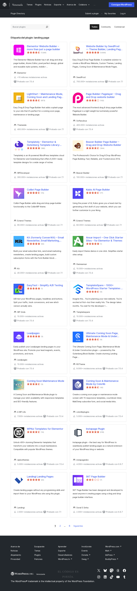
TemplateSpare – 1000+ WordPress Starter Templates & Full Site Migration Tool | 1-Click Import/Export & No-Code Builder (104, 287)
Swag (85, 559)
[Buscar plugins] (47, 27)
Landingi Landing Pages (40, 476)
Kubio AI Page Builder (98, 189)
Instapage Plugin (95, 428)
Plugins (37, 555)
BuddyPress (111, 559)
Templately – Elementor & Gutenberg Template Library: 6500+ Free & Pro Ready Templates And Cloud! (43, 143)
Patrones (38, 559)
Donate (86, 555)
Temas (37, 551)
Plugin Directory (18, 13)
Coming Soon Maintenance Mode (45, 381)
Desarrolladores (65, 555)
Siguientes (78, 526)
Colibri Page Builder (38, 189)
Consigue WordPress (121, 4)
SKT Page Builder (95, 476)
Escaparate (39, 546)
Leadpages (33, 333)
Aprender (62, 546)
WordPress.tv (65, 559)
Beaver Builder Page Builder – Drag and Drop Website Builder (103, 143)
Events (85, 551)
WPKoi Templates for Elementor (45, 428)
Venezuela (40, 574)
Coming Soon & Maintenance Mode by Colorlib (102, 382)
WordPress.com (113, 546)
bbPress (110, 555)
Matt (108, 551)
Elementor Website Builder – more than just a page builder (43, 48)
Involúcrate (87, 546)
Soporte (61, 551)
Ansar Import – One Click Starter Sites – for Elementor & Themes (104, 239)
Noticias (14, 551)
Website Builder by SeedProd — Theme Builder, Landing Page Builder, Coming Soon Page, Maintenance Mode (104, 48)
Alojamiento (16, 555)
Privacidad (15, 559)
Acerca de (15, 546)
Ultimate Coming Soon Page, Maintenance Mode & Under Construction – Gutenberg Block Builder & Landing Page (104, 335)
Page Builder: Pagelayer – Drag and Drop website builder (103, 95)
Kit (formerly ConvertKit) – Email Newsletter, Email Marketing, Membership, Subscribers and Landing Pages (45, 239)
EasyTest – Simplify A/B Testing (45, 285)
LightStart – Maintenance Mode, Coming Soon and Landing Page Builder (45, 96)
